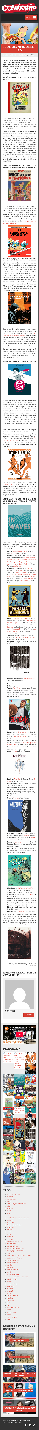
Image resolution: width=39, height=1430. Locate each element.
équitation (10, 1227)
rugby (9, 1293)
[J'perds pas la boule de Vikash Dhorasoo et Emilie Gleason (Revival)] (19, 1101)
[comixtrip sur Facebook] (26, 1426)
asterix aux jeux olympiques (16, 1204)
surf (8, 1305)
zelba (9, 1319)
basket (9, 1211)
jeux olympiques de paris (15, 1248)
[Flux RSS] (34, 1426)
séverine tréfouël (12, 1295)
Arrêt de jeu (17, 566)
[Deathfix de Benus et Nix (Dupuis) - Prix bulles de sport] (8, 1112)
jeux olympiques (12, 1246)
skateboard (10, 1298)
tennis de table (12, 1312)
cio (8, 1215)
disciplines (10, 1222)
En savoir (28, 1015)
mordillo (9, 1272)
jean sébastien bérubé (14, 1241)
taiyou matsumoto (13, 1307)
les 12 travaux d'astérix (14, 1258)
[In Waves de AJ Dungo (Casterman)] (19, 1079)
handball (10, 1236)
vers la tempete (12, 1317)
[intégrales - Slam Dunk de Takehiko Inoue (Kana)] (30, 1145)
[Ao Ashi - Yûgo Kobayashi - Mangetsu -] (8, 1090)
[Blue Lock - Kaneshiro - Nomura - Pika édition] (19, 1090)
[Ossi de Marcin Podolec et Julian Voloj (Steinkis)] (30, 1101)
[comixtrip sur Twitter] (30, 1426)
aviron (9, 1206)
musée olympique (13, 1274)
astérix (9, 1201)
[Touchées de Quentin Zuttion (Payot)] (30, 1156)
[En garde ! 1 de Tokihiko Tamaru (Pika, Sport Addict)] (8, 1167)
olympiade (10, 1286)
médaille (10, 1267)
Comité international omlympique (18, 1218)
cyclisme (10, 1220)
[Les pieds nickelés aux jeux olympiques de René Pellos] (8, 1057)
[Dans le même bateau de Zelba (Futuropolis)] (8, 1079)
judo (8, 1253)
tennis (9, 1310)
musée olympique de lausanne (17, 1277)
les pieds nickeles (13, 1260)
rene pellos (10, 1291)
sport (8, 1303)
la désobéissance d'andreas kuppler (19, 1255)
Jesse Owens (28, 579)
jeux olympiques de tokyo (15, 1251)
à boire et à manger (13, 1194)
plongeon (10, 1288)
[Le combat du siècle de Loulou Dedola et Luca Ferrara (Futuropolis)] (30, 1123)
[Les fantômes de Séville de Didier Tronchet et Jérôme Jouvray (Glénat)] (8, 1101)
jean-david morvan (13, 1244)
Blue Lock (15, 560)
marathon (10, 1265)
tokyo (9, 1314)
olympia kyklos (12, 1284)
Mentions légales (17, 1422)
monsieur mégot (12, 1270)
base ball (10, 1208)
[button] (4, 33)
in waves (10, 1239)
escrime (9, 1232)
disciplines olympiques (14, 1225)
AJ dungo (10, 1196)
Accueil (5, 55)
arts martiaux (11, 1199)
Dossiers (13, 55)
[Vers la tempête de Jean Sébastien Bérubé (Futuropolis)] (30, 1134)
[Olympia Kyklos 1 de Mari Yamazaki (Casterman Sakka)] (30, 1057)
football (9, 1234)
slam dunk (10, 1300)
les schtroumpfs (12, 1263)
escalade (10, 1229)
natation (9, 1281)
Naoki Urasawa (12, 1279)
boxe (8, 1213)
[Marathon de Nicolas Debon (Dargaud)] (19, 1110)
